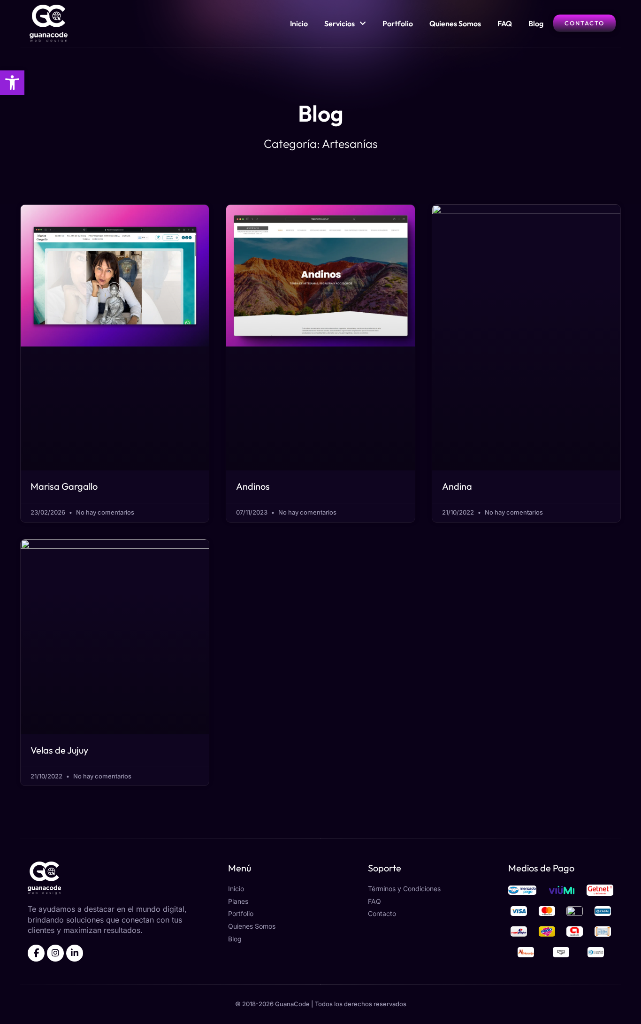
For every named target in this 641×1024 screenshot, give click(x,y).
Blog (535, 23)
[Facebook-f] (36, 953)
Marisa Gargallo (64, 486)
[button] (12, 82)
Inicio (299, 23)
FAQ (504, 23)
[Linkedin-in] (74, 953)
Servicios (339, 23)
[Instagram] (55, 953)
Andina (457, 486)
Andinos (253, 486)
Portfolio (397, 23)
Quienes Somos (455, 23)
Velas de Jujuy (59, 750)
